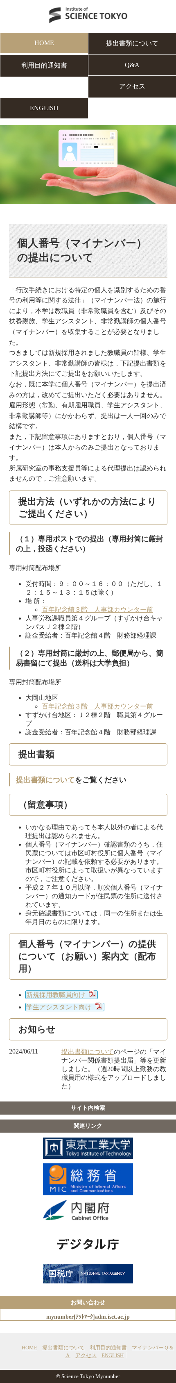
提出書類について (132, 43)
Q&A (132, 64)
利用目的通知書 (44, 65)
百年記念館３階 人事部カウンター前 (97, 609)
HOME (44, 42)
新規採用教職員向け (55, 994)
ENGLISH (44, 107)
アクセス (132, 86)
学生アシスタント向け (59, 1007)
